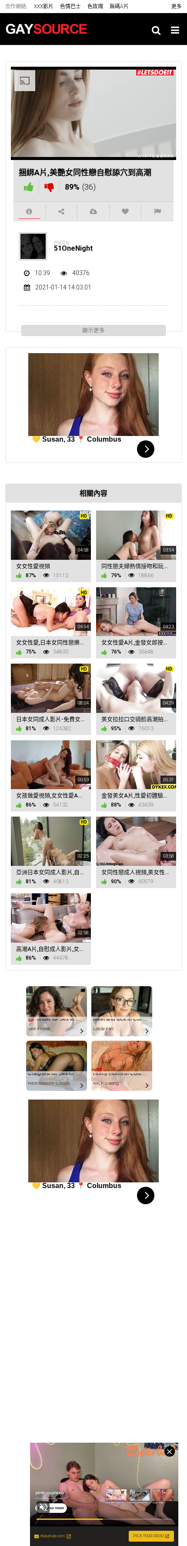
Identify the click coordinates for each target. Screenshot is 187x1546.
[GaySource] (48, 29)
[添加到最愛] (125, 211)
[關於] (29, 211)
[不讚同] (49, 187)
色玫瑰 (95, 6)
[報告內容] (157, 211)
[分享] (61, 211)
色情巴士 (70, 6)
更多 (176, 6)
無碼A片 (119, 6)
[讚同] (28, 187)
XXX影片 (43, 6)
